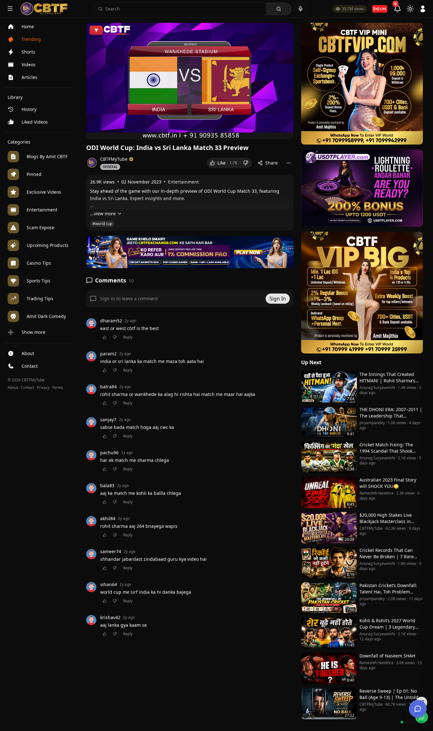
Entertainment (183, 182)
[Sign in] (423, 9)
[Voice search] (300, 9)
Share (271, 163)
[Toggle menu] (10, 8)
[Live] (380, 9)
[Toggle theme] (410, 9)
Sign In (277, 298)
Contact (27, 387)
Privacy (43, 387)
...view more (103, 213)
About (13, 387)
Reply (127, 337)
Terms (57, 387)
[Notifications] (397, 9)
